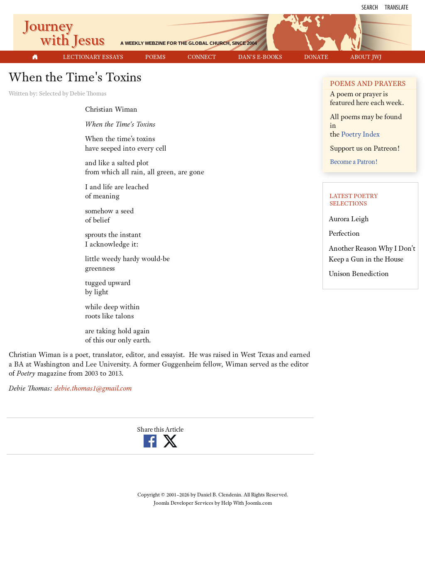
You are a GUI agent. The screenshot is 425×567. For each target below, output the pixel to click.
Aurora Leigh (349, 218)
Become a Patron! (353, 162)
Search (369, 7)
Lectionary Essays (93, 57)
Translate (396, 7)
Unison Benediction (359, 273)
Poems (155, 57)
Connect (202, 57)
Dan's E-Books (260, 57)
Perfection (344, 233)
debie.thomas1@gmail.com (93, 388)
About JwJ (365, 57)
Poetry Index (360, 134)
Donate (316, 57)
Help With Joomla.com (246, 503)
